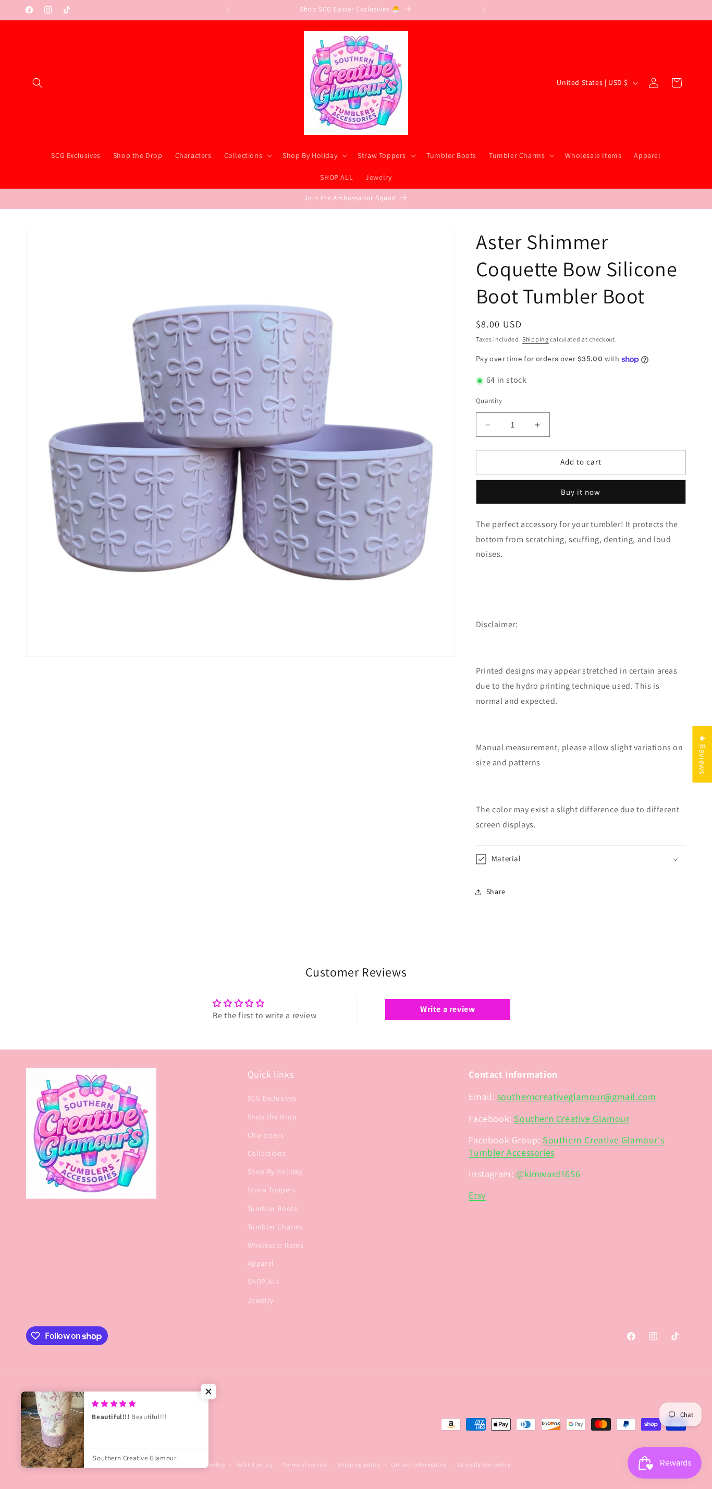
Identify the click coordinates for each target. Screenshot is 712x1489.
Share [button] (496, 891)
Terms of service (305, 1464)
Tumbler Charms (275, 1226)
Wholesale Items (276, 1245)
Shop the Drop (272, 1116)
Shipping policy (358, 1464)
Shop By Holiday (275, 1172)
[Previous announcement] (227, 10)
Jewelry (261, 1300)
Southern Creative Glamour (571, 1119)
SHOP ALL (264, 1282)
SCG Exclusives (272, 1098)
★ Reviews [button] (702, 754)
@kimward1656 (548, 1174)
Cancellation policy (484, 1464)
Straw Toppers (272, 1190)
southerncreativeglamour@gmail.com (576, 1097)
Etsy (477, 1196)
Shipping (535, 339)
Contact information (419, 1464)
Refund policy (254, 1464)
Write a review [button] (447, 1008)
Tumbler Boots (273, 1208)
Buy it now (580, 492)
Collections (267, 1153)
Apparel (261, 1263)
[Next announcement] (484, 10)
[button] (37, 82)
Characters (266, 1135)
